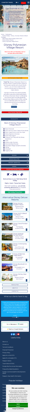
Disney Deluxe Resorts (7, 40)
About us (5, 343)
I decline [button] (18, 406)
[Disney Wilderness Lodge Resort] (7, 257)
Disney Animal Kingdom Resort (18, 204)
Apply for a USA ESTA (8, 357)
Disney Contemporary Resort (20, 244)
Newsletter (15, 284)
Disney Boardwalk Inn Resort (20, 264)
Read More (14, 106)
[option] (15, 309)
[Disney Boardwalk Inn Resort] (7, 267)
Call (17, 2)
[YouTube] (18, 335)
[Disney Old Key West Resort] (7, 277)
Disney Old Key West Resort (19, 274)
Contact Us (15, 291)
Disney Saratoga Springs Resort (18, 234)
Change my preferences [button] (18, 408)
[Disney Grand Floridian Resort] (7, 226)
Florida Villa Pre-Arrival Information (12, 368)
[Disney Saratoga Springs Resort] (7, 237)
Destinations (9, 34)
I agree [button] (18, 404)
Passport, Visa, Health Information (11, 377)
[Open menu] (28, 2)
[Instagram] (16, 335)
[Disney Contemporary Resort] (7, 247)
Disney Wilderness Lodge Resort (19, 254)
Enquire (23, 3)
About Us (15, 288)
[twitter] (14, 335)
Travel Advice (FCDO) (8, 365)
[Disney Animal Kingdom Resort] (7, 206)
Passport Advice (6, 362)
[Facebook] (12, 335)
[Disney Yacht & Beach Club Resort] (7, 216)
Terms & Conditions (7, 348)
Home (2, 34)
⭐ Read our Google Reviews (15, 330)
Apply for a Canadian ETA (9, 359)
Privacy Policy (6, 354)
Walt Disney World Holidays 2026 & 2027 (12, 38)
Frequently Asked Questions (10, 370)
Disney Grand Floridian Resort (20, 224)
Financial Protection (8, 351)
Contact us (5, 346)
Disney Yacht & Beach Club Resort (20, 214)
